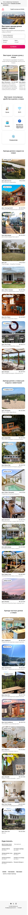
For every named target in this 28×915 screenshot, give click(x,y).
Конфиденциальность (10, 907)
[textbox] (7, 42)
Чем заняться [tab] (17, 844)
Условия (20, 907)
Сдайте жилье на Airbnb (17, 9)
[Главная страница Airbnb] (3, 9)
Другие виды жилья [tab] (7, 844)
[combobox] (13, 37)
